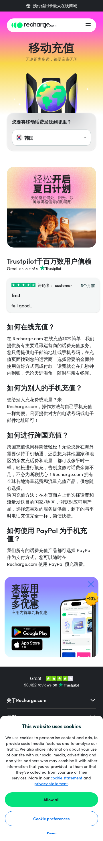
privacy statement (51, 783)
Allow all (51, 799)
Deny (51, 833)
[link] (30, 632)
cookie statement (66, 778)
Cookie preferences (51, 818)
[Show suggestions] (85, 137)
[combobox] (51, 137)
